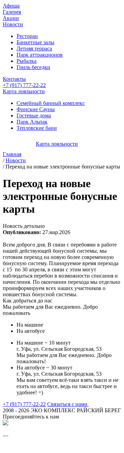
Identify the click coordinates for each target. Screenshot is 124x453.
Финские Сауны (36, 109)
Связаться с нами (68, 404)
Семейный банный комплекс (51, 103)
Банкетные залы (35, 42)
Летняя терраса (34, 48)
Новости (13, 24)
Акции (11, 18)
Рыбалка (27, 61)
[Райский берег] (5, 423)
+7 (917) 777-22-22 (24, 85)
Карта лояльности (24, 91)
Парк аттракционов (40, 55)
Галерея (12, 12)
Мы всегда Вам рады (26, 447)
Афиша (11, 6)
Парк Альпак (32, 122)
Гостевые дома (34, 115)
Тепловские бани (37, 128)
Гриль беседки (33, 67)
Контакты (14, 79)
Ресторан (27, 36)
